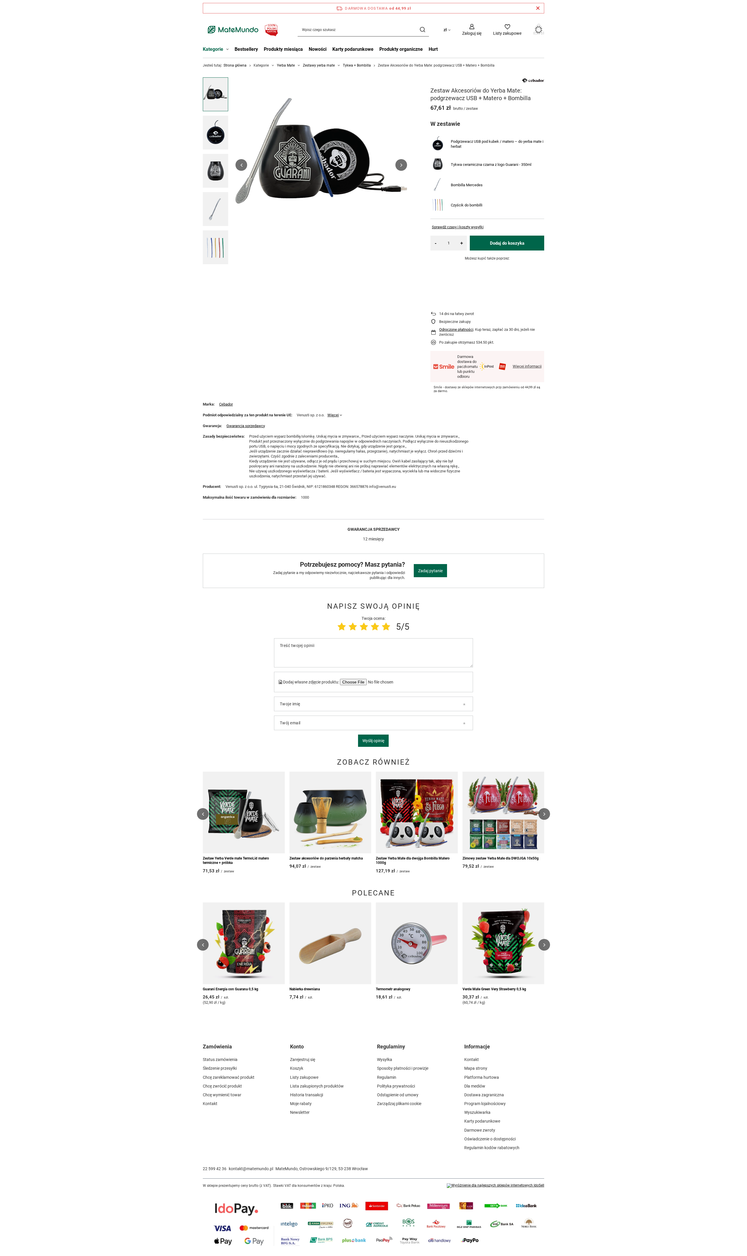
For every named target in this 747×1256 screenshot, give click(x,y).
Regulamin (386, 1077)
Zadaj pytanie (430, 570)
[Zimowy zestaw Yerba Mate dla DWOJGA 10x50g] (503, 812)
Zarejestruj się (302, 1059)
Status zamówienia (220, 1059)
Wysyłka (384, 1059)
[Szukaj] (422, 29)
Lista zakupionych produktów (317, 1086)
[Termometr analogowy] (417, 943)
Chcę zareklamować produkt (228, 1077)
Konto (297, 1046)
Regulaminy (391, 1046)
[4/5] (375, 626)
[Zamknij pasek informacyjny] (538, 8)
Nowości (318, 49)
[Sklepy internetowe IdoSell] (495, 1185)
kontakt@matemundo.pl (251, 1168)
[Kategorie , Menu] (229, 50)
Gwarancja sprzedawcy (245, 426)
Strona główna (235, 65)
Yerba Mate (286, 65)
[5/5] (386, 626)
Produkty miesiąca (283, 49)
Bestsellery (246, 49)
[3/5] (364, 626)
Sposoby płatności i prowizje (402, 1068)
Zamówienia (217, 1046)
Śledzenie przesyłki (220, 1068)
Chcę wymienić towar (222, 1095)
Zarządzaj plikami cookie (399, 1103)
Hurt (433, 49)
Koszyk (296, 1068)
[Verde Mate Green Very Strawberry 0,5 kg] (503, 943)
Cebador (226, 404)
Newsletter (300, 1112)
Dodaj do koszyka (507, 243)
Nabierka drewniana (304, 989)
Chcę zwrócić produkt (222, 1086)
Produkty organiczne (401, 49)
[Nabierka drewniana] (330, 943)
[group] (321, 165)
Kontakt (210, 1103)
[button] (241, 165)
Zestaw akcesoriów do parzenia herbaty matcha (326, 858)
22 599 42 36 (214, 1168)
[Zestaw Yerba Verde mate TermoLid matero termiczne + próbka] (244, 812)
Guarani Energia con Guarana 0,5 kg (230, 989)
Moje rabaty (301, 1103)
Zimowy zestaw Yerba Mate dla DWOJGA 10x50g (500, 858)
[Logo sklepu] (241, 29)
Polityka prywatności (396, 1086)
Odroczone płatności (456, 329)
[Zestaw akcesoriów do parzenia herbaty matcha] (330, 812)
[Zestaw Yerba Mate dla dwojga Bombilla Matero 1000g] (417, 812)
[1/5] (342, 626)
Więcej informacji (527, 366)
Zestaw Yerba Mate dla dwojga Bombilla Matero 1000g (413, 860)
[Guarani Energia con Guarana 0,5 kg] (244, 943)
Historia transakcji (306, 1095)
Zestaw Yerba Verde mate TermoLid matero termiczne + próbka (236, 860)
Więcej (333, 415)
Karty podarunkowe (353, 49)
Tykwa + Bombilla (357, 65)
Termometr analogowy (393, 989)
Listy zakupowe (304, 1077)
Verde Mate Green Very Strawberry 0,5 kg (494, 989)
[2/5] (353, 626)
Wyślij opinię (373, 740)
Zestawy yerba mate (319, 65)
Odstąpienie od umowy (397, 1095)
